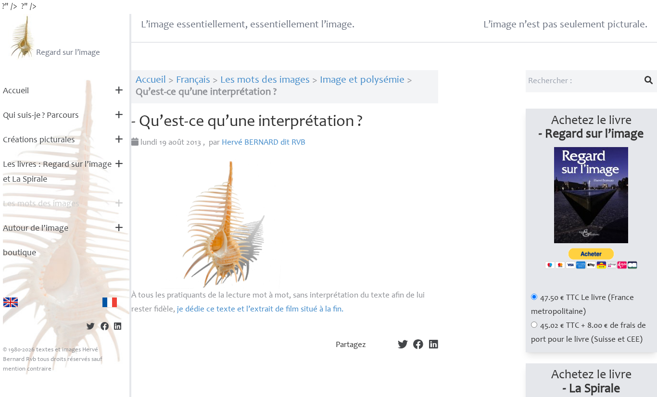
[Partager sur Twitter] (91, 328)
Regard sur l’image (68, 53)
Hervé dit (263, 143)
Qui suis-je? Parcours (41, 116)
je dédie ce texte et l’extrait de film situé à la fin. (260, 310)
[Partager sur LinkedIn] (117, 328)
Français (193, 80)
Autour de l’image (35, 228)
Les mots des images (41, 204)
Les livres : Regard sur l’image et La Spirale (57, 172)
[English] (10, 302)
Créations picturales (39, 140)
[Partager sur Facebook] (105, 328)
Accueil (16, 91)
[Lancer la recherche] (649, 81)
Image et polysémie (362, 80)
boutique (19, 253)
